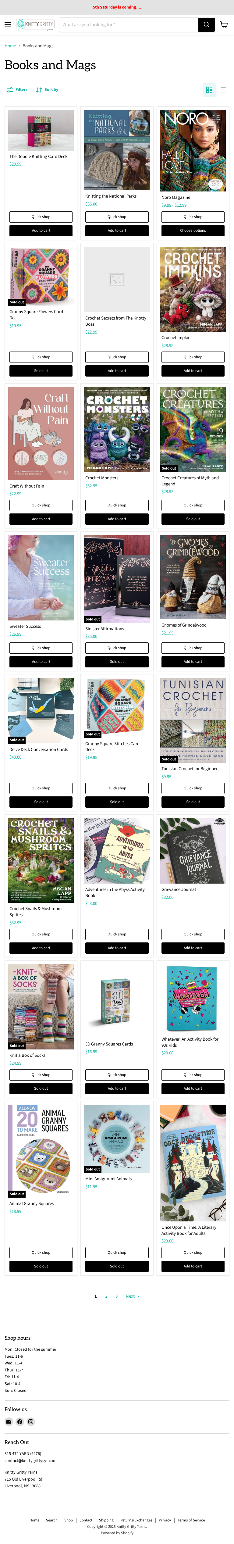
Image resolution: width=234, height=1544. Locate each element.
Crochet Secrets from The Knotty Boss (115, 321)
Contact (86, 1520)
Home (10, 45)
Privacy (165, 1520)
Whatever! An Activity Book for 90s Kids (189, 1042)
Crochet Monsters (101, 478)
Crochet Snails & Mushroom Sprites (35, 912)
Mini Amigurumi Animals (108, 1179)
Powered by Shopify (117, 1533)
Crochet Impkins (176, 337)
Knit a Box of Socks (27, 1055)
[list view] (222, 90)
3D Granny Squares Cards (109, 1044)
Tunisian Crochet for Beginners (190, 769)
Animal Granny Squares (31, 1203)
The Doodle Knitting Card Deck (38, 156)
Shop (68, 1520)
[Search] (206, 25)
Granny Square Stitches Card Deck (112, 747)
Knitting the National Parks (110, 196)
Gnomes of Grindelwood (184, 625)
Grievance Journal (178, 889)
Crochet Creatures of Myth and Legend (190, 481)
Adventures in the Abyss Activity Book (115, 892)
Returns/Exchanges (136, 1520)
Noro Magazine (175, 197)
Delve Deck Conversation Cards (38, 749)
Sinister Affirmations (104, 629)
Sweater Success (25, 626)
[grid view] (209, 90)
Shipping (106, 1520)
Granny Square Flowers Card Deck (36, 315)
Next (131, 1296)
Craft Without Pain (26, 486)
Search (52, 1520)
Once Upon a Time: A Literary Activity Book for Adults (188, 1230)
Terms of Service (191, 1520)
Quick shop (41, 217)
